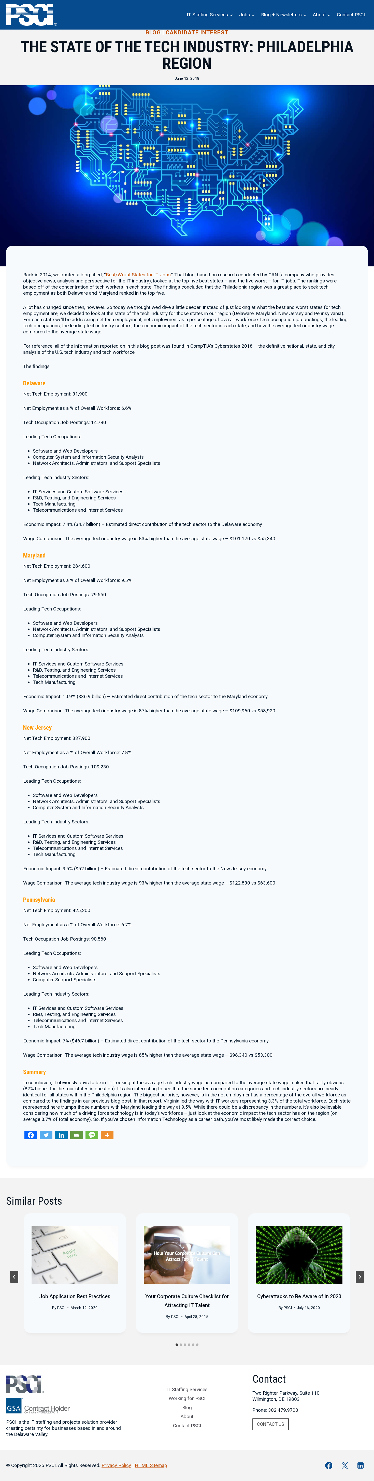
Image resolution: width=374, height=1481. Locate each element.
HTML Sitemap (151, 1465)
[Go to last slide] (14, 1277)
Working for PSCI (187, 1398)
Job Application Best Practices (74, 1296)
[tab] (177, 1344)
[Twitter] (46, 1135)
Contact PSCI (351, 15)
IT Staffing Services (187, 1389)
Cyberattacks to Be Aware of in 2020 (299, 1296)
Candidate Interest (197, 32)
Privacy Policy (116, 1465)
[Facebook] (30, 1135)
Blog (153, 32)
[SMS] (91, 1135)
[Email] (76, 1135)
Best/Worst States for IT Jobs (138, 275)
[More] (107, 1135)
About (187, 1416)
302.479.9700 (283, 1410)
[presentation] (75, 1255)
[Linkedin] (61, 1135)
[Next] (360, 1277)
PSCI (61, 1308)
